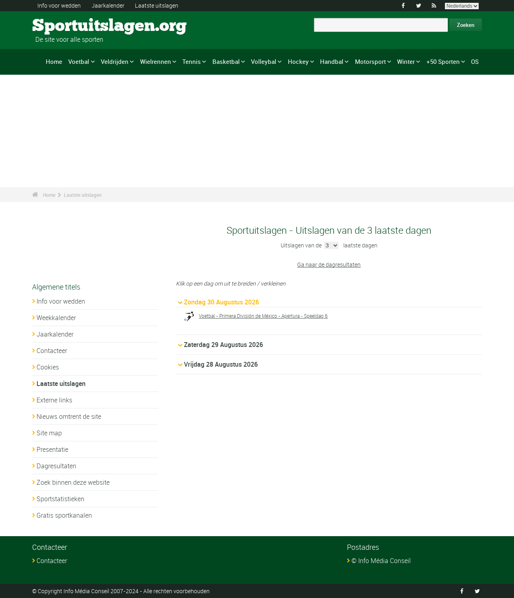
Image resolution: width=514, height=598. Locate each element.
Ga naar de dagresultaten (329, 264)
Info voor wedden (59, 5)
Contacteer (52, 350)
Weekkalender (56, 317)
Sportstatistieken (60, 498)
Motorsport (370, 61)
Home (54, 61)
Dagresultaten (56, 465)
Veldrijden (114, 61)
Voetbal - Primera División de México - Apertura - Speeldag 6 (263, 315)
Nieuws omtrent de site (69, 416)
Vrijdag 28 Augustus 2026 (221, 364)
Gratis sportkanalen (64, 515)
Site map (49, 433)
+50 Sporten (443, 61)
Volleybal (263, 61)
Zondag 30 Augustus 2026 (221, 302)
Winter (406, 61)
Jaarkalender (108, 5)
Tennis (191, 61)
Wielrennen (155, 61)
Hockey (298, 61)
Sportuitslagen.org (62, 26)
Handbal (331, 61)
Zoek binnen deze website (73, 482)
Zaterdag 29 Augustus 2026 (223, 344)
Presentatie (52, 449)
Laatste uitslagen (156, 5)
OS (475, 61)
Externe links (54, 400)
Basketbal (226, 61)
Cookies (48, 367)
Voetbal (78, 61)
